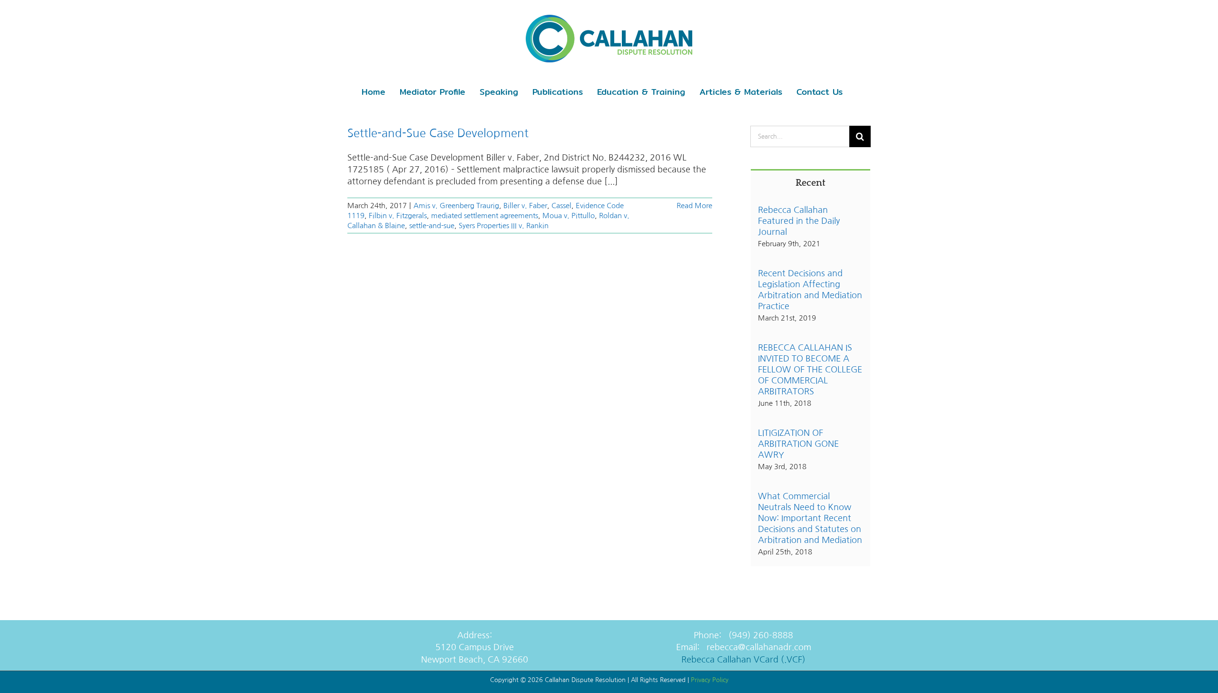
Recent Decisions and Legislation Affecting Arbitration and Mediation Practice (810, 290)
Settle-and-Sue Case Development (438, 133)
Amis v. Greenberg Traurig (456, 205)
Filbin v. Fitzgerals (398, 215)
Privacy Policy (709, 680)
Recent (810, 183)
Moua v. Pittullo (568, 215)
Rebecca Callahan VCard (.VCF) (743, 659)
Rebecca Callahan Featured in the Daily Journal (799, 221)
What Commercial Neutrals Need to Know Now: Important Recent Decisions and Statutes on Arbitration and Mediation (810, 518)
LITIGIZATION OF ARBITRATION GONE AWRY (798, 444)
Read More (694, 205)
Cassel (561, 205)
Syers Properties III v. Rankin (504, 225)
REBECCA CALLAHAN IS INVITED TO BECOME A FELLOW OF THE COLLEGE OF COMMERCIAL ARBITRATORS (810, 369)
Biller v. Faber (525, 205)
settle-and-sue (431, 225)
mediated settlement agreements (484, 215)
